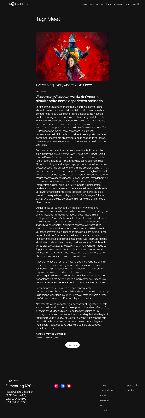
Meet (57, 338)
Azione (39, 338)
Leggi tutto (74, 345)
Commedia (49, 338)
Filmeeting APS (18, 385)
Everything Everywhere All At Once (64, 85)
